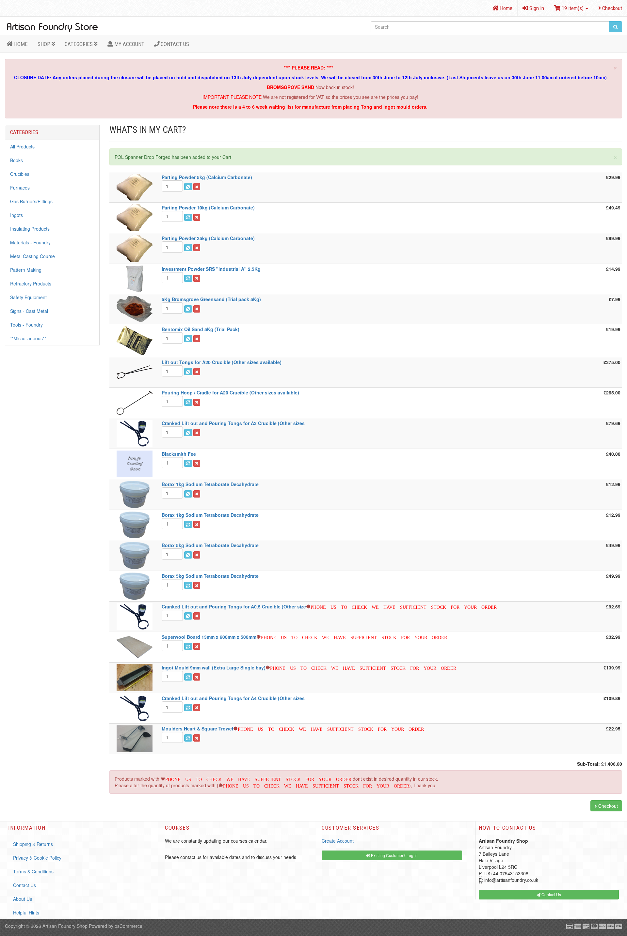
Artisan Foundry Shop (65, 926)
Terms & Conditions (33, 871)
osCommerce (128, 926)
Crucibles (19, 174)
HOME (20, 44)
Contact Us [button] (550, 894)
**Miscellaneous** (28, 338)
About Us (22, 899)
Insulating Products (30, 228)
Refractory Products (30, 283)
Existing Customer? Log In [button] (394, 855)
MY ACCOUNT (128, 44)
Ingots (16, 215)
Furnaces (20, 187)
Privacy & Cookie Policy (37, 857)
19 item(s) (572, 8)
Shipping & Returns (33, 844)
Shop (45, 44)
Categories (79, 44)
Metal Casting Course (32, 256)
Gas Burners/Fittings (31, 201)
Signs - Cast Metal (29, 311)
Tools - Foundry (26, 324)
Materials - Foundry (30, 242)
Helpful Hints (26, 912)
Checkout (611, 8)
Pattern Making (25, 270)
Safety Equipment (28, 297)
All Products (22, 146)
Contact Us (174, 44)
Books (16, 160)
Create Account (338, 840)
